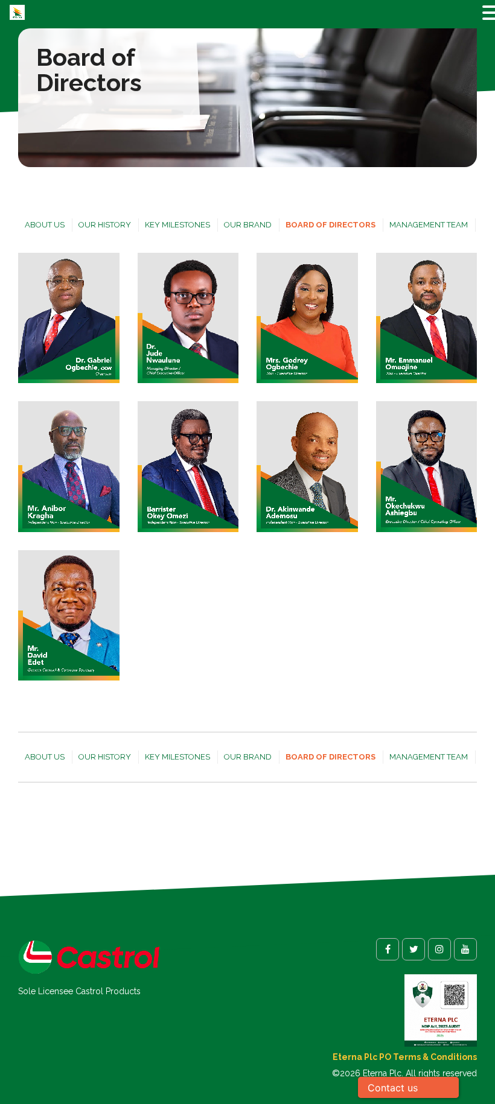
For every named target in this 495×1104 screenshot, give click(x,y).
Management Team (428, 224)
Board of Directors (330, 224)
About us (45, 224)
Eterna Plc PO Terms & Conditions (405, 1057)
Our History (104, 224)
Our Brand (248, 224)
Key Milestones (177, 224)
